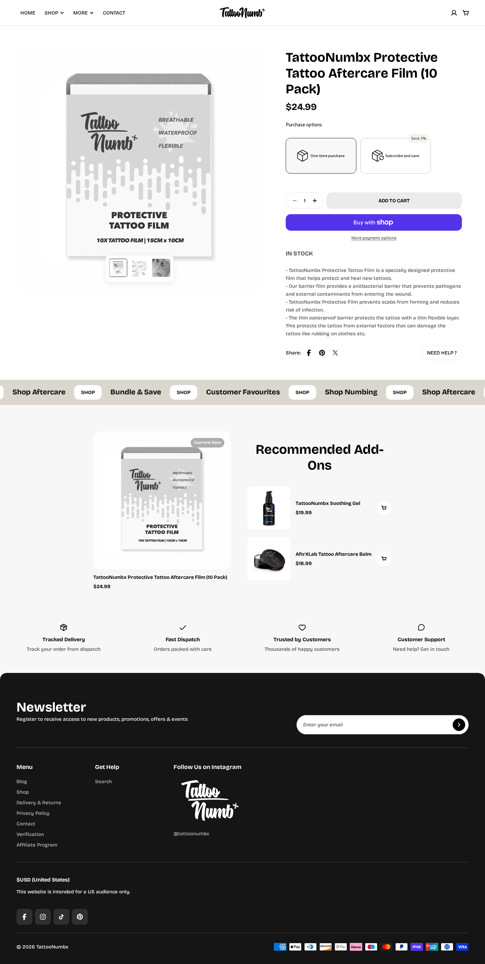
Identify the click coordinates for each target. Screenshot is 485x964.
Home (27, 13)
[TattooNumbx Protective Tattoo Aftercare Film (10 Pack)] (162, 500)
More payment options (374, 237)
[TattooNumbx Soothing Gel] (319, 507)
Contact (114, 13)
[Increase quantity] (317, 200)
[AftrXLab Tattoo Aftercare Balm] (319, 558)
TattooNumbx (52, 947)
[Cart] (466, 13)
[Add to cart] (384, 508)
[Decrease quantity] (293, 200)
